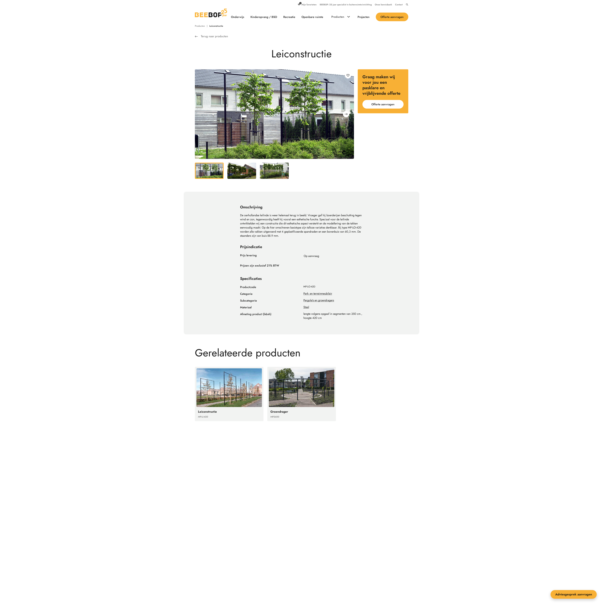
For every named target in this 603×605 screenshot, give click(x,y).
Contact (399, 4)
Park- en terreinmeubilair (317, 294)
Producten (337, 17)
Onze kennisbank (383, 4)
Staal (306, 307)
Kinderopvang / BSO (263, 17)
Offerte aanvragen (392, 17)
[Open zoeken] (406, 4)
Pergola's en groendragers (318, 300)
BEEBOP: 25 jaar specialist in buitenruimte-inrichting (346, 4)
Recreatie (289, 17)
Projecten (363, 17)
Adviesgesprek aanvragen (573, 594)
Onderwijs (237, 17)
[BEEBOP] (211, 13)
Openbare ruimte (312, 17)
